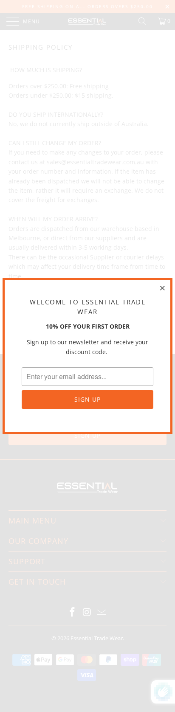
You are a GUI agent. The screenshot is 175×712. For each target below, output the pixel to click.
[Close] (162, 287)
